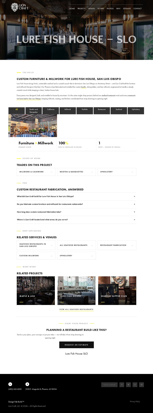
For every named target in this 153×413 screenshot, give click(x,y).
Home (72, 8)
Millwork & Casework (31, 172)
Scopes (101, 8)
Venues (91, 8)
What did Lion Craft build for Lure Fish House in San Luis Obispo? (45, 196)
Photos (110, 8)
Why (118, 8)
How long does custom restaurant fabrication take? (39, 212)
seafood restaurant (108, 95)
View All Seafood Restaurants (76, 309)
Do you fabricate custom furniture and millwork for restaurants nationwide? (50, 204)
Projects (81, 8)
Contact (138, 8)
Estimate (127, 8)
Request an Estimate (76, 345)
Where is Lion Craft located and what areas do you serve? (42, 219)
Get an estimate (109, 384)
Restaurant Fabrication (113, 245)
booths (83, 87)
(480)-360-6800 (15, 389)
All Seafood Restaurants (73, 245)
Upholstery (106, 172)
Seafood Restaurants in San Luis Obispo (32, 245)
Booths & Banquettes (71, 172)
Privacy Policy (135, 401)
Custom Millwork (29, 256)
